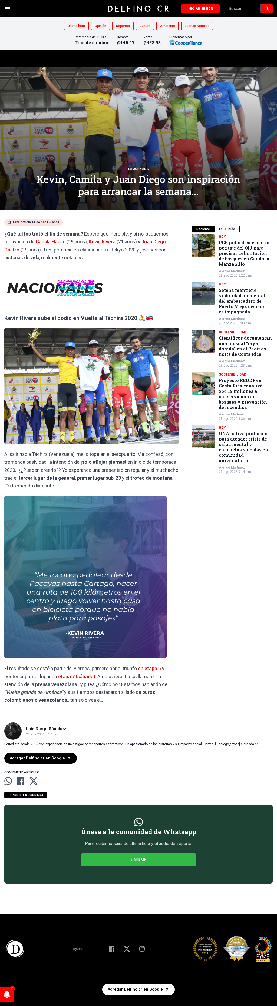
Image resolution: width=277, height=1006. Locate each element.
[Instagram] (142, 949)
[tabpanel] (232, 354)
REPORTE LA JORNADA (26, 795)
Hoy (222, 236)
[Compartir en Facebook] (20, 781)
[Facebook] (111, 949)
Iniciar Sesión (200, 9)
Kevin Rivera (102, 241)
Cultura (145, 26)
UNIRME (139, 859)
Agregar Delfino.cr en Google (37, 758)
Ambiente (167, 26)
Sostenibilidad (232, 332)
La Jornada (138, 169)
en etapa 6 (149, 668)
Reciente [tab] (203, 229)
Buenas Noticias (197, 26)
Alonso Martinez (232, 271)
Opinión (100, 26)
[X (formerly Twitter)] (127, 949)
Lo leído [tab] (227, 229)
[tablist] (232, 229)
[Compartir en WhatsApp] (8, 781)
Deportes (123, 26)
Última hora (76, 26)
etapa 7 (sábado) (76, 676)
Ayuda (78, 949)
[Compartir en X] (33, 781)
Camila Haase (50, 241)
